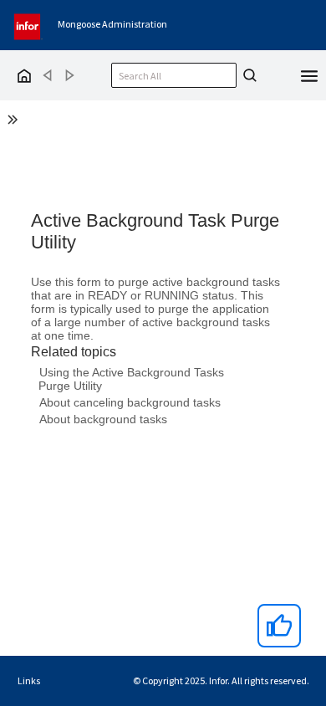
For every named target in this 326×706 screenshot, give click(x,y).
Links (29, 680)
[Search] (247, 75)
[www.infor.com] (28, 25)
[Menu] (309, 74)
